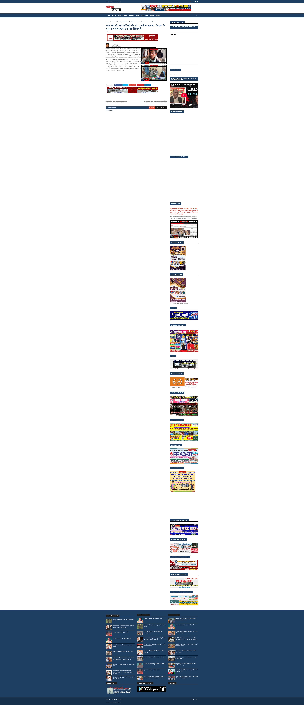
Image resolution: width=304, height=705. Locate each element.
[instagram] (197, 1)
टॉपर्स (142, 15)
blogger (151, 107)
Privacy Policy (112, 702)
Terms (107, 702)
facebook (163, 107)
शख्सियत (137, 15)
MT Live (114, 15)
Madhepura (113, 21)
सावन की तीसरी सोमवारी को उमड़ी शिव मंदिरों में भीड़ (123, 651)
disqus (157, 107)
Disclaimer (118, 702)
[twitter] (195, 1)
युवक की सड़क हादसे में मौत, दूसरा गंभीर (120, 632)
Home (107, 1)
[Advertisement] (184, 505)
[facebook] (190, 1)
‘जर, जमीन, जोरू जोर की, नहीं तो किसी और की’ (122, 638)
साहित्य (146, 15)
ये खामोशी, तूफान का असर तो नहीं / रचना (121, 688)
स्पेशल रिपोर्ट (125, 15)
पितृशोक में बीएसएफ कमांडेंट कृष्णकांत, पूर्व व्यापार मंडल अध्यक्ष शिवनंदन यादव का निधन (154, 664)
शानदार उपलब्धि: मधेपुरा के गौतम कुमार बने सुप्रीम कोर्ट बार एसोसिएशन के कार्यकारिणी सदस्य (123, 626)
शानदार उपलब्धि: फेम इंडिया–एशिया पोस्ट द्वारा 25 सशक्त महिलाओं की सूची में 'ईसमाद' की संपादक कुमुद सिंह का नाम (123, 672)
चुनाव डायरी (158, 15)
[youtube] (192, 1)
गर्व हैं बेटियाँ (152, 15)
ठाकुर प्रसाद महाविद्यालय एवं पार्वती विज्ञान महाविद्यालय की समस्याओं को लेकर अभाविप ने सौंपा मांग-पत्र (123, 658)
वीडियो (119, 15)
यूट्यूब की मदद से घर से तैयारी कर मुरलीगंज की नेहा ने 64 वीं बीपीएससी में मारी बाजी (185, 619)
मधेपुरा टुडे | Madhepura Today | (115, 687)
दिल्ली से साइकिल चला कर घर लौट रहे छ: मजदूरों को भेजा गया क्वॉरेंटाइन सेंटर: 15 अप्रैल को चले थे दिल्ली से (186, 638)
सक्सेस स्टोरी (131, 15)
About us (112, 1)
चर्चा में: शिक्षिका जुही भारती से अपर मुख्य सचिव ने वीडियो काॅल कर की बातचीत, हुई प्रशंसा (186, 677)
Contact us (118, 1)
